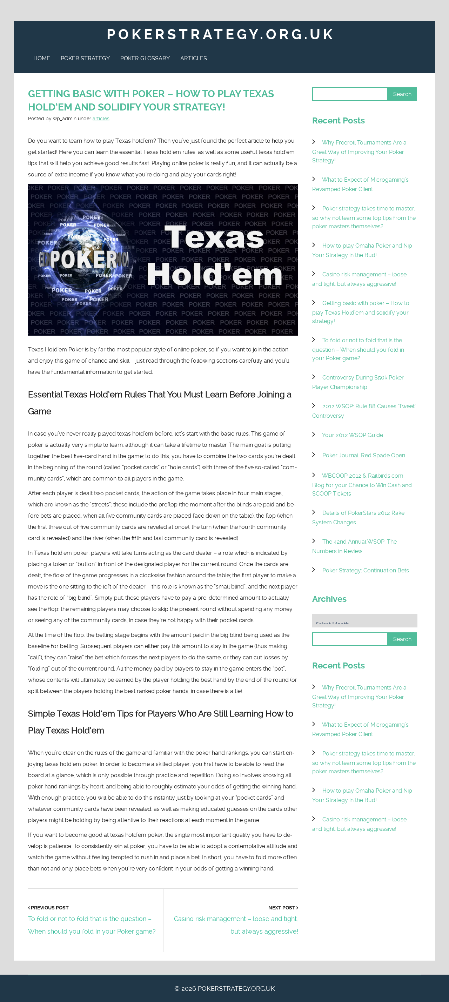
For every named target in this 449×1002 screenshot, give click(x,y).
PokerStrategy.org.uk (221, 34)
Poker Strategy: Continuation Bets (365, 570)
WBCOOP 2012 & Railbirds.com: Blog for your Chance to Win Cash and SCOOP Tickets (362, 484)
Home (41, 58)
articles (101, 118)
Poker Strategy (85, 58)
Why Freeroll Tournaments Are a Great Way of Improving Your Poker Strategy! (359, 151)
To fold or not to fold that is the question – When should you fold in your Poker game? (358, 349)
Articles (193, 58)
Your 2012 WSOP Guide (352, 435)
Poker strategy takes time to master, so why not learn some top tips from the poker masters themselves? (364, 217)
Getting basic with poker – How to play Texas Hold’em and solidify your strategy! (360, 312)
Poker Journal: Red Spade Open (363, 455)
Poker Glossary (145, 58)
